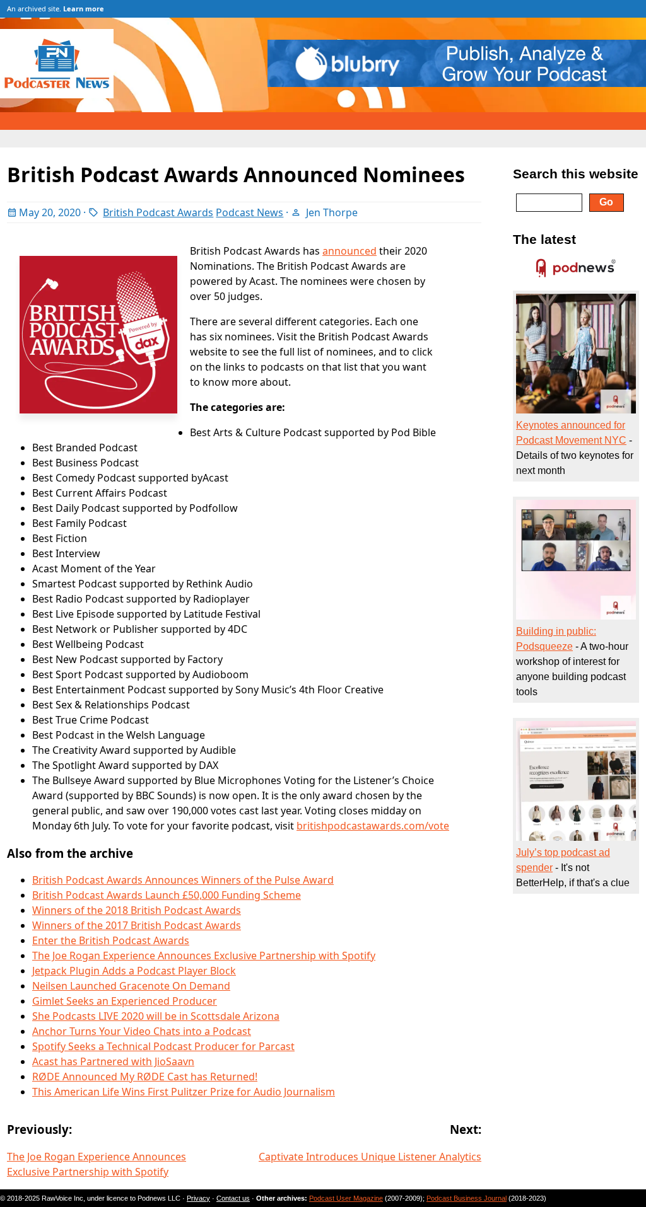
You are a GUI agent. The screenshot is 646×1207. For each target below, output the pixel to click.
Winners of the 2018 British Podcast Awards (136, 910)
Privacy (198, 1198)
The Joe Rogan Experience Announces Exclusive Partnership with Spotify (203, 955)
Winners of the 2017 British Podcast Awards (136, 925)
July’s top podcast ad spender (563, 860)
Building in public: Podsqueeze (556, 639)
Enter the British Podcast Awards (110, 940)
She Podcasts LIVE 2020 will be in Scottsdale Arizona (155, 1016)
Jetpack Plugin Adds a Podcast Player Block (134, 971)
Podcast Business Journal (466, 1198)
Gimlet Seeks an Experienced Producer (124, 1001)
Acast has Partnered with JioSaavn (113, 1061)
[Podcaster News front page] (63, 94)
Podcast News (249, 212)
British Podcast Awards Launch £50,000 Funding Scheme (166, 895)
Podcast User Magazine (346, 1198)
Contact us (233, 1198)
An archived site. (55, 8)
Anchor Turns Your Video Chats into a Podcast (141, 1031)
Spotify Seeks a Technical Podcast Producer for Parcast (163, 1046)
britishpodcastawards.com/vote (373, 826)
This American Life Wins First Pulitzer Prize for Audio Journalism (183, 1092)
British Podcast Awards (158, 212)
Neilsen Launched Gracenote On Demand (131, 986)
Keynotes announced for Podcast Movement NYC (571, 433)
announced (349, 251)
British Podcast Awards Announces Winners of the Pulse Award (183, 880)
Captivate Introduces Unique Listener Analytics (370, 1157)
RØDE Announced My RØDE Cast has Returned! (144, 1076)
